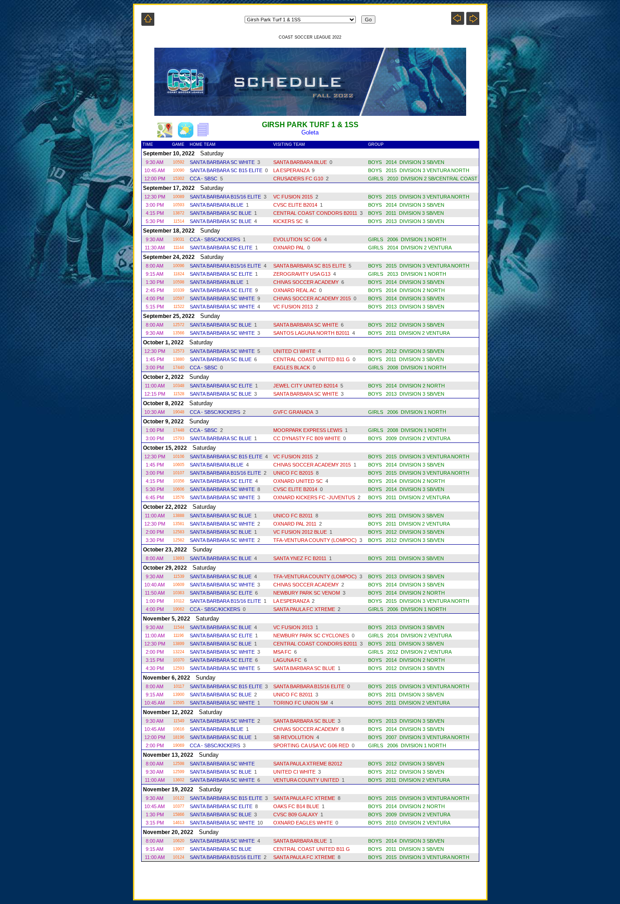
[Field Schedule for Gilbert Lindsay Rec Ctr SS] (457, 22)
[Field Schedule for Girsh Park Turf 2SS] (472, 22)
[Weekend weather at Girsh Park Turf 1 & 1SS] (185, 135)
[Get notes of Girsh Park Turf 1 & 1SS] (205, 135)
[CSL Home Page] (147, 23)
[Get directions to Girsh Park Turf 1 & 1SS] (164, 135)
